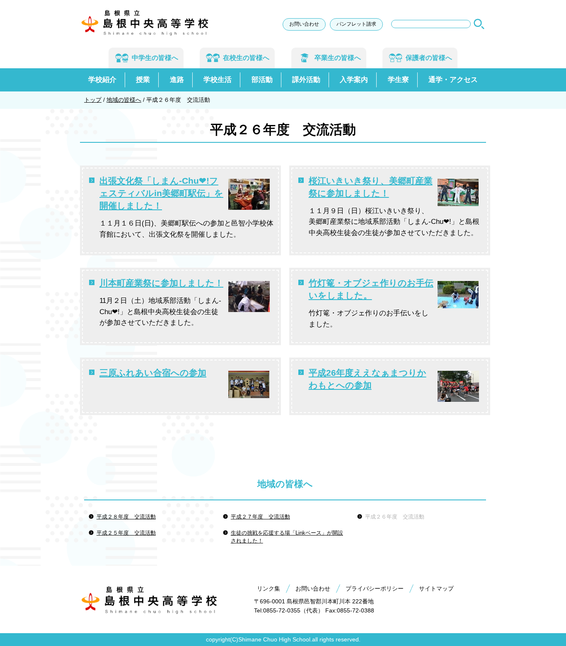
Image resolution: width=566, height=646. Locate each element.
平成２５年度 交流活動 (126, 533)
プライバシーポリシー (375, 588)
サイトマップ (436, 588)
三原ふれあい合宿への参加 (152, 372)
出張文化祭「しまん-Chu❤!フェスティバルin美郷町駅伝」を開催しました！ (161, 193)
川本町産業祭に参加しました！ (161, 283)
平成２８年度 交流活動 (126, 517)
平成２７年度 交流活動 (260, 517)
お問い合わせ (304, 24)
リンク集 (268, 588)
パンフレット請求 (356, 24)
